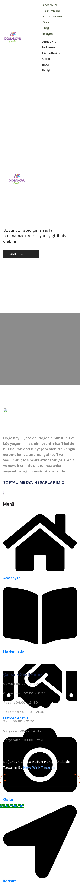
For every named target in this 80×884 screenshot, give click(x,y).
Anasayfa (49, 5)
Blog (45, 28)
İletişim (47, 34)
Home (27, 99)
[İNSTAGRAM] (3, 493)
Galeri (46, 22)
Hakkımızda (51, 11)
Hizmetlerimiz (52, 16)
